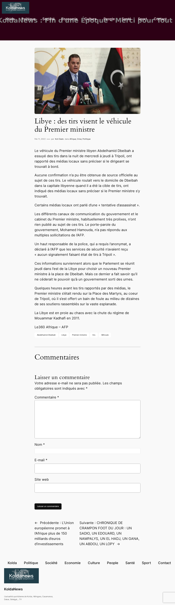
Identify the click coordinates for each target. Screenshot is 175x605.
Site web (42, 479)
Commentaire (47, 397)
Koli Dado (59, 139)
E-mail (41, 460)
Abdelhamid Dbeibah (46, 335)
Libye (64, 335)
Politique (86, 139)
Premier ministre (79, 335)
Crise (79, 139)
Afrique (73, 139)
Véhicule (105, 335)
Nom (40, 444)
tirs (93, 335)
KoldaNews (13, 589)
